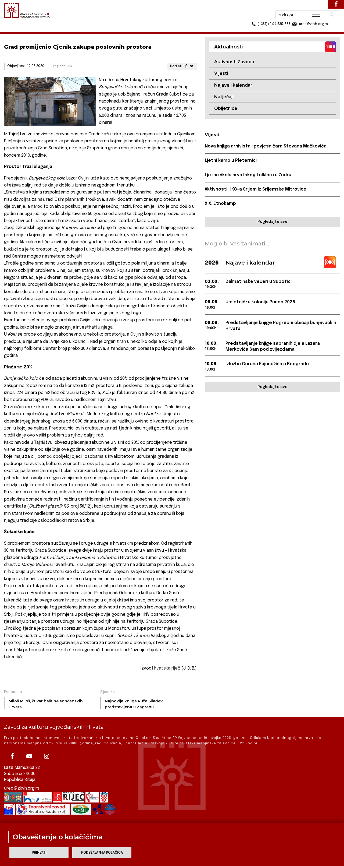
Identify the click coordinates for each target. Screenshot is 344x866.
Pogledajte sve (272, 222)
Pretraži (312, 6)
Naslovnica (13, 29)
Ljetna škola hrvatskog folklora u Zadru (248, 175)
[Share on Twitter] (191, 66)
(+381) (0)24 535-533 (253, 16)
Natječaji (224, 96)
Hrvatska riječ (166, 668)
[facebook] (12, 756)
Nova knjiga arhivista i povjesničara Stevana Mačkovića (266, 146)
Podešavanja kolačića (102, 852)
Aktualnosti (39, 29)
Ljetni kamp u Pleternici (231, 160)
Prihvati (39, 852)
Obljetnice (225, 108)
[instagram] (46, 756)
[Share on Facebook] (185, 66)
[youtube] (29, 756)
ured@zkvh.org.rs (22, 788)
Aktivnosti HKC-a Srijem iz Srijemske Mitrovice (255, 189)
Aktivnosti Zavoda (234, 61)
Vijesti (221, 73)
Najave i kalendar (233, 85)
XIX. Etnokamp (220, 203)
